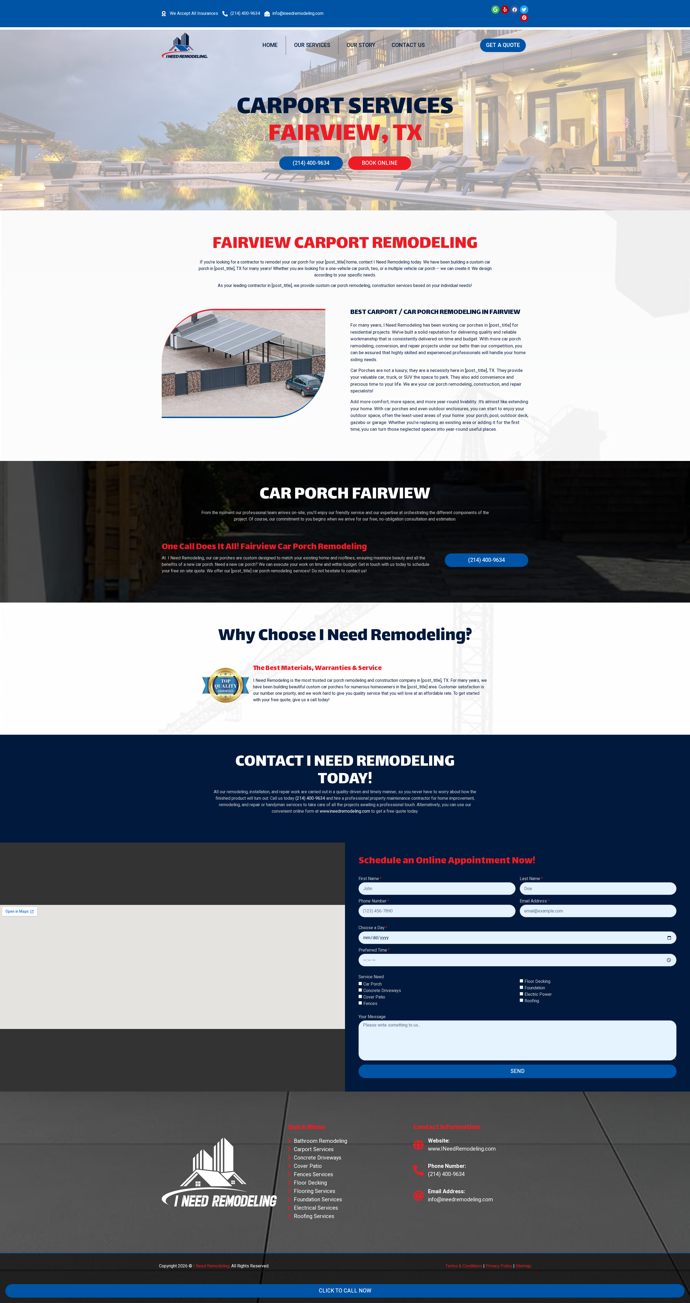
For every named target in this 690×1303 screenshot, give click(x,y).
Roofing (532, 1000)
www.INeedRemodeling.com (462, 1149)
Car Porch (372, 984)
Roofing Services (314, 1216)
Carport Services (314, 1149)
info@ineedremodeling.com (297, 13)
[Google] (495, 9)
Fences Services (313, 1174)
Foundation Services (318, 1199)
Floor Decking (537, 981)
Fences (370, 1003)
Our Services (312, 45)
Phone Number (372, 901)
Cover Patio (374, 997)
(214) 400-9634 (245, 13)
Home (270, 45)
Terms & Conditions (464, 1266)
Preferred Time (372, 950)
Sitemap (523, 1266)
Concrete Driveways (382, 990)
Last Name (530, 879)
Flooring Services (314, 1191)
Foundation (535, 987)
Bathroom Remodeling (320, 1141)
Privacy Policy (499, 1266)
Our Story (361, 45)
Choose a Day (371, 928)
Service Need (371, 977)
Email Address (533, 901)
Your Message (372, 1017)
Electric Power (538, 994)
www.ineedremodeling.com (345, 811)
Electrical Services (316, 1208)
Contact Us (408, 45)
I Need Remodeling (211, 1266)
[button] (503, 45)
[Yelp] (505, 9)
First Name (368, 879)
